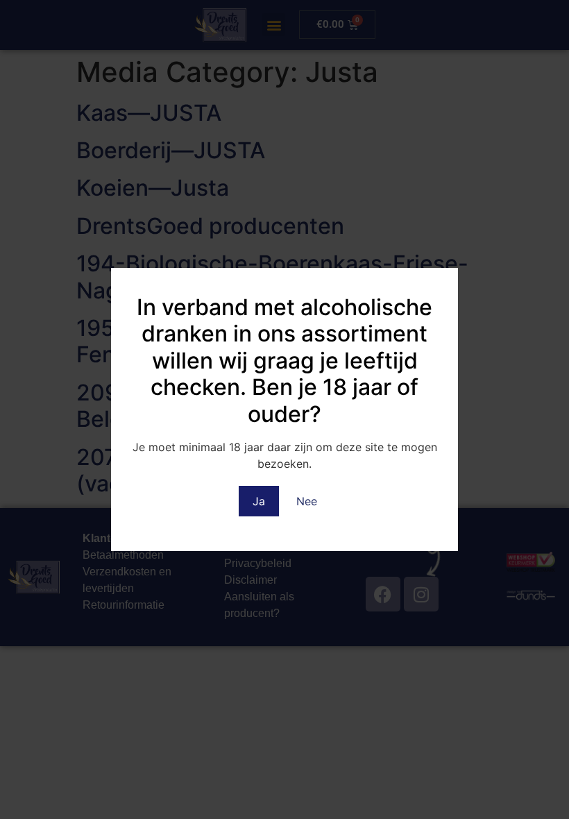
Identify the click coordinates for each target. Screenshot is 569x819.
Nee (306, 501)
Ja (259, 501)
